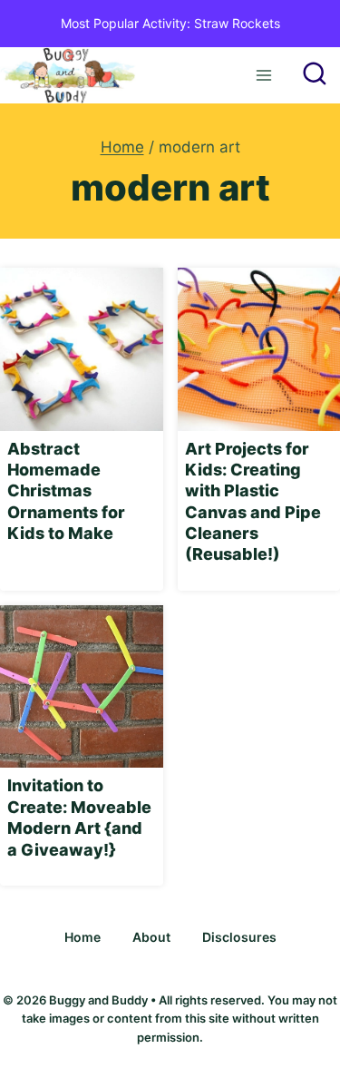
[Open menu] (263, 75)
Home (82, 937)
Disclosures (239, 937)
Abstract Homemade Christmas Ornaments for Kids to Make (66, 491)
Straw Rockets (237, 23)
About (151, 937)
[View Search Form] (314, 75)
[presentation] (81, 349)
